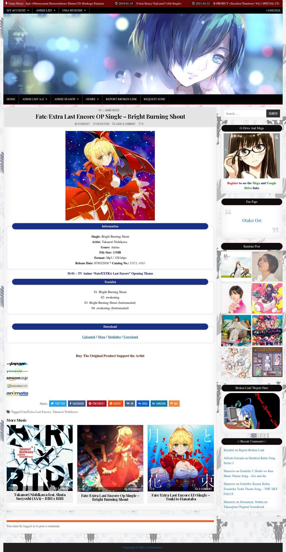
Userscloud (131, 336)
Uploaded (88, 336)
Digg (144, 403)
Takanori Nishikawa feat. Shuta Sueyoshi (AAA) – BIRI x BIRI (39, 496)
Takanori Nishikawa (65, 412)
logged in (29, 526)
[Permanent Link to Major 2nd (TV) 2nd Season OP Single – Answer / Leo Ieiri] (267, 267)
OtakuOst (84, 124)
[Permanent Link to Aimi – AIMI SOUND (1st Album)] (236, 330)
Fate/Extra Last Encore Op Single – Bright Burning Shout (110, 497)
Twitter (60, 403)
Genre (90, 99)
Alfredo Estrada (234, 458)
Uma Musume (72, 10)
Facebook (78, 403)
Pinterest (99, 403)
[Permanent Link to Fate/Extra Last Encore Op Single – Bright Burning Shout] (110, 458)
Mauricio (229, 471)
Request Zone (154, 99)
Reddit (118, 403)
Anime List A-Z (33, 99)
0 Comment (64, 488)
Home (11, 99)
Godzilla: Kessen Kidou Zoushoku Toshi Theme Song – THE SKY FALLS (251, 489)
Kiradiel (229, 450)
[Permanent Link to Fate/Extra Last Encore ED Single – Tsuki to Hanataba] (181, 458)
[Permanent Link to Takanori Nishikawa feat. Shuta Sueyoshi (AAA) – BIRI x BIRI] (40, 458)
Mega (101, 336)
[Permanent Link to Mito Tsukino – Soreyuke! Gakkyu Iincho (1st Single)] (267, 298)
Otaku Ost (251, 220)
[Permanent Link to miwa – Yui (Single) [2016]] (236, 266)
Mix (176, 403)
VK (132, 403)
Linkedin (161, 403)
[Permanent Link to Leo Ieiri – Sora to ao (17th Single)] (236, 298)
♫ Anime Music (111, 110)
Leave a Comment (126, 124)
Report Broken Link (121, 99)
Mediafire (114, 336)
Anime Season (64, 99)
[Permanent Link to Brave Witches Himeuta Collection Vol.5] (236, 363)
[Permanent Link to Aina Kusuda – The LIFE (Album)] (267, 362)
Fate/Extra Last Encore (36, 412)
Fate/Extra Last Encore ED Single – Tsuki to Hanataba (180, 497)
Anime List (44, 10)
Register (232, 183)
